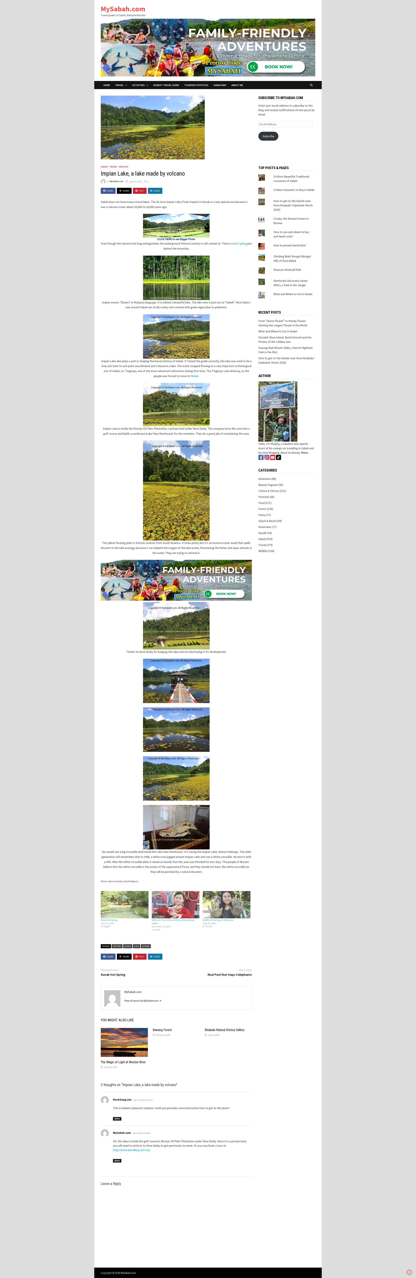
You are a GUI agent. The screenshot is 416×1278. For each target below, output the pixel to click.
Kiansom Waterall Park (287, 270)
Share (110, 190)
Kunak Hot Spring (109, 920)
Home (106, 85)
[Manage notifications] (409, 1272)
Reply (117, 1119)
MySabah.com (123, 8)
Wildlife (123, 166)
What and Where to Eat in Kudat (292, 294)
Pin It (141, 190)
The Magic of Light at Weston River (123, 1062)
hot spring (240, 243)
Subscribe (268, 136)
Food (261, 503)
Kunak (127, 946)
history (117, 946)
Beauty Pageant (268, 485)
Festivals (263, 497)
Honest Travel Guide (166, 85)
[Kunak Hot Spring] (125, 904)
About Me (237, 85)
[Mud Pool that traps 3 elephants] (226, 904)
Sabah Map (220, 85)
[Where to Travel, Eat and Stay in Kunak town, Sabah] (176, 904)
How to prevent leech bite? (289, 245)
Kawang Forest (162, 1030)
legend (146, 946)
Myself (262, 533)
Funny (262, 515)
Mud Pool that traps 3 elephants (218, 920)
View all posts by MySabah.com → (143, 1000)
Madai (194, 376)
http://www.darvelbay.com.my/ (131, 1150)
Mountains (264, 527)
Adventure (264, 479)
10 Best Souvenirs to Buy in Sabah (293, 190)
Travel (119, 85)
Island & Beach (267, 521)
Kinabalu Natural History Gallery (224, 1030)
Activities (138, 85)
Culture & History (268, 491)
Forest (262, 509)
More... (305, 452)
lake (136, 946)
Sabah (104, 166)
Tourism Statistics (196, 85)
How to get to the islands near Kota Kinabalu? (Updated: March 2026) (293, 205)
